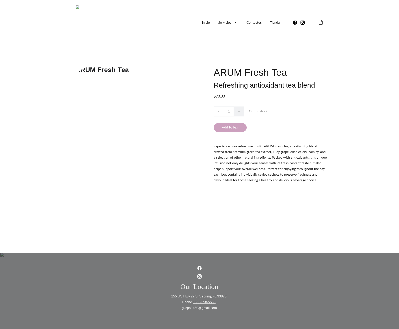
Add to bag (230, 127)
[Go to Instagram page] (302, 23)
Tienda (275, 22)
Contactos (254, 22)
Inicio (206, 22)
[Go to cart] (320, 23)
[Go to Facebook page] (296, 23)
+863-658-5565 (204, 302)
